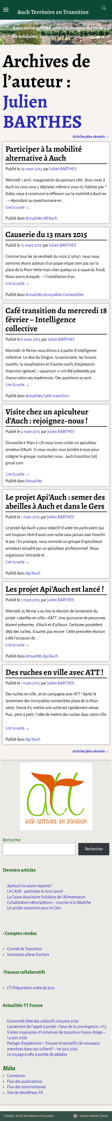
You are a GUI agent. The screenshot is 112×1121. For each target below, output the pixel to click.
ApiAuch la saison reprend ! (29, 886)
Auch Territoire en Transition (53, 12)
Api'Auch (33, 573)
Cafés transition (56, 396)
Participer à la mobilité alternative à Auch (43, 153)
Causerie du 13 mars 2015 (46, 234)
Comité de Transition (24, 949)
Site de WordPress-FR (25, 1092)
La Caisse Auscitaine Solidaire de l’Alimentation (46, 897)
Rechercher (12, 840)
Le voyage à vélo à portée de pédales (37, 1054)
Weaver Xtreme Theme (94, 1116)
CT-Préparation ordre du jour (31, 988)
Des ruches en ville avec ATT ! (54, 672)
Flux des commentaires (26, 1087)
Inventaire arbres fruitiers (28, 954)
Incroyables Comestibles (63, 294)
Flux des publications (24, 1081)
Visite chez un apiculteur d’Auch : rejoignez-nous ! (46, 416)
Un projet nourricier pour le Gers (34, 908)
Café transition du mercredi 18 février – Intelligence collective (56, 319)
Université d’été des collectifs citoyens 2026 (43, 1021)
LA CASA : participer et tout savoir (35, 891)
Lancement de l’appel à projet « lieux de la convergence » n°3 (56, 1026)
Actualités (34, 218)
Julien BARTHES (42, 111)
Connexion (16, 1076)
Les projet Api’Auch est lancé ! (54, 589)
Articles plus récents (91, 136)
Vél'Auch (50, 218)
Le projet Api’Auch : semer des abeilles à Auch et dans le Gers (55, 502)
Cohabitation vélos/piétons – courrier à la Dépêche (49, 902)
